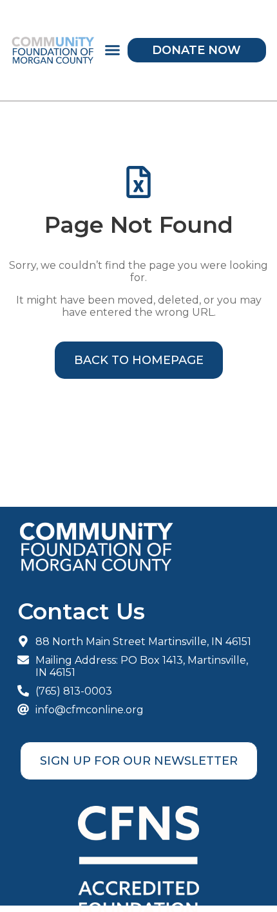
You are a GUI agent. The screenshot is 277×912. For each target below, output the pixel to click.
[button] (112, 50)
